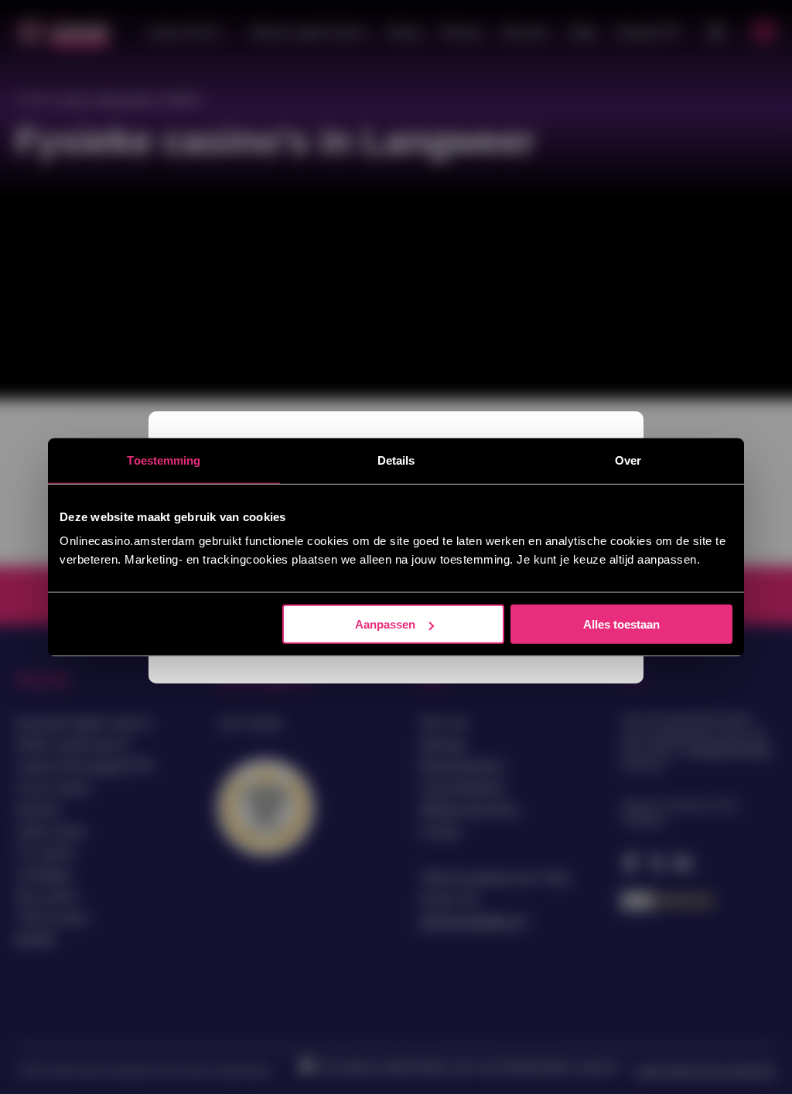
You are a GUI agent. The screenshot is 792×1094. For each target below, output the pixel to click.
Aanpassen (385, 624)
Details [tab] (396, 459)
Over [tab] (628, 459)
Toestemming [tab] (163, 459)
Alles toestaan (621, 624)
